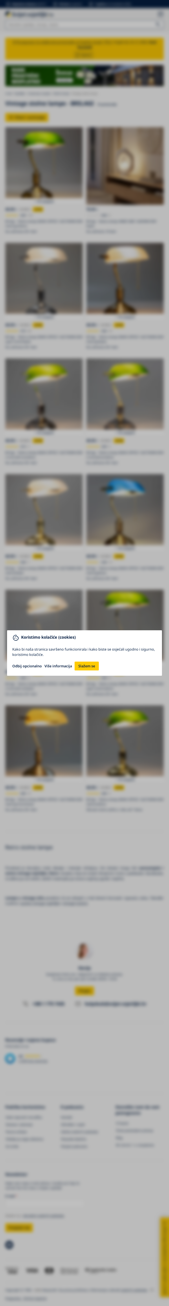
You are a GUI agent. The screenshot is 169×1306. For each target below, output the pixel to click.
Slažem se (86, 666)
